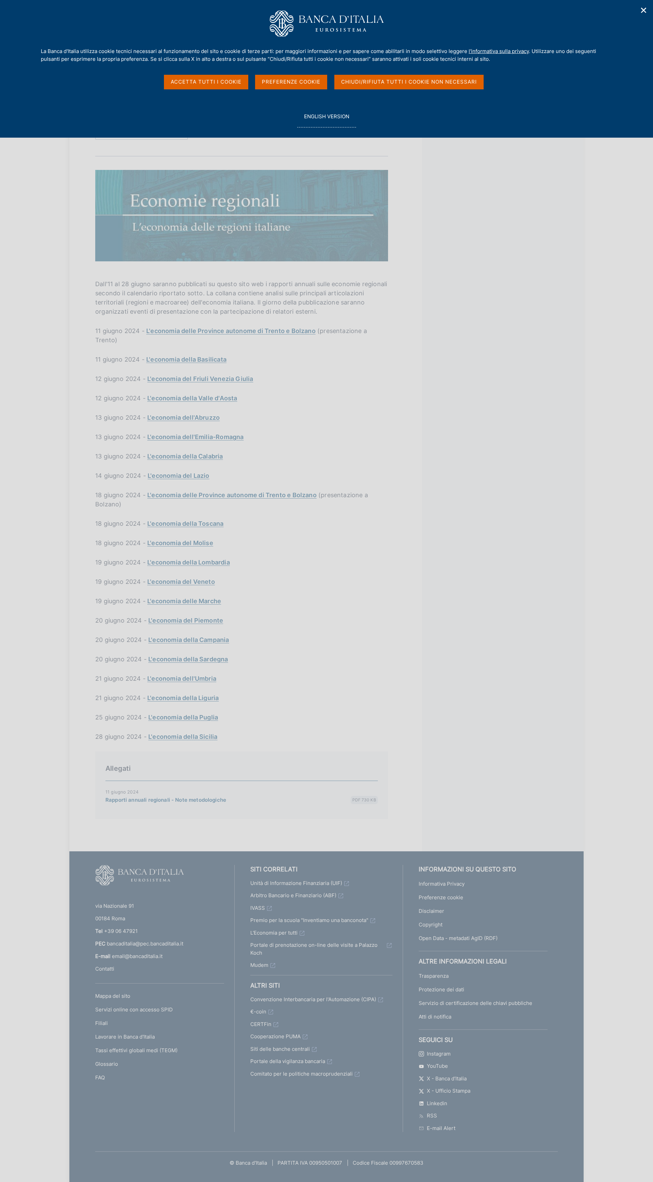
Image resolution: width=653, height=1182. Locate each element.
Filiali (101, 1023)
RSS (432, 1115)
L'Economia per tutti (274, 932)
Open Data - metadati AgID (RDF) (458, 938)
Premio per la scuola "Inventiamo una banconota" (309, 920)
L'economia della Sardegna (188, 659)
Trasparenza (434, 976)
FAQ (100, 1077)
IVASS (257, 908)
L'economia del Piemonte (185, 620)
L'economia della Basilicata (186, 359)
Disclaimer (431, 911)
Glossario (106, 1064)
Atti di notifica (435, 1016)
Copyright (430, 924)
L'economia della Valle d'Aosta (192, 398)
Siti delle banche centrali (280, 1049)
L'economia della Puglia (183, 717)
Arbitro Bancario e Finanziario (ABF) (293, 895)
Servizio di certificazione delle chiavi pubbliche (475, 1003)
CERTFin (260, 1024)
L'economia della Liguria (183, 697)
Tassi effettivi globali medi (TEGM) (136, 1050)
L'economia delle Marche (184, 601)
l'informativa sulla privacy (499, 51)
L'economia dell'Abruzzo (183, 417)
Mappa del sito (112, 996)
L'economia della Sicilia (182, 736)
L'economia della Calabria (185, 456)
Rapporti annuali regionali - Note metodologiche (165, 800)
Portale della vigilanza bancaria (287, 1061)
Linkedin (437, 1103)
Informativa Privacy (442, 884)
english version (326, 120)
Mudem (259, 965)
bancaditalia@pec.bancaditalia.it (145, 943)
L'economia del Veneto (181, 581)
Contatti (104, 969)
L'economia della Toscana (185, 523)
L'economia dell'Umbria (181, 678)
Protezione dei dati (441, 989)
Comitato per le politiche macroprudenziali (301, 1074)
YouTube (437, 1066)
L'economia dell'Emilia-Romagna (195, 436)
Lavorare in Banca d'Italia (125, 1036)
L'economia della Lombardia (188, 562)
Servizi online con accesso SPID (134, 1009)
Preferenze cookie (441, 897)
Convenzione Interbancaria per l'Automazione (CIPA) (313, 999)
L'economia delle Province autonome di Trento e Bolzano (231, 330)
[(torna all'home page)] (139, 877)
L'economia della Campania (188, 639)
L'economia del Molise (180, 542)
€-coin (258, 1011)
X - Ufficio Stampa (448, 1091)
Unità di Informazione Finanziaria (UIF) (296, 883)
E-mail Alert (441, 1128)
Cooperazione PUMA (275, 1036)
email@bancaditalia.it (137, 956)
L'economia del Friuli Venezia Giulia (200, 378)
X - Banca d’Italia (447, 1078)
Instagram (439, 1053)
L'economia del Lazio (179, 475)
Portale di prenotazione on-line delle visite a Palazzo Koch (314, 949)
